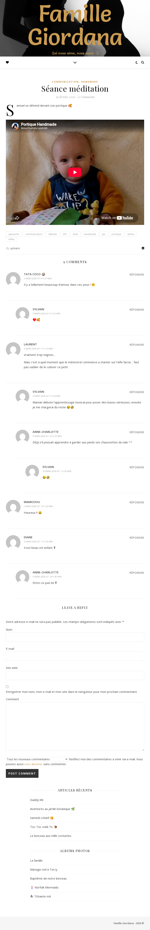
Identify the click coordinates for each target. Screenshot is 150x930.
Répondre (136, 274)
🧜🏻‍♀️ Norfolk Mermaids (44, 887)
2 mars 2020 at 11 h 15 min (38, 348)
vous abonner (33, 764)
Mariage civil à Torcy (43, 869)
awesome (13, 234)
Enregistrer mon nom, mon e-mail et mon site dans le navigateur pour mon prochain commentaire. (72, 692)
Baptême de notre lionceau (48, 878)
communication (65, 81)
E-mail (10, 649)
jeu (103, 234)
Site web (12, 668)
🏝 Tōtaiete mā (40, 896)
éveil (75, 234)
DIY (65, 234)
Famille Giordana (75, 25)
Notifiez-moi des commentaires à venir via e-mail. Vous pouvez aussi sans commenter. (74, 761)
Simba (130, 234)
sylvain (15, 248)
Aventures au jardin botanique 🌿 (52, 809)
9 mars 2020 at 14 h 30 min (47, 576)
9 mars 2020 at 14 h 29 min (47, 436)
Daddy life (37, 800)
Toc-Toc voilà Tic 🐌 (43, 827)
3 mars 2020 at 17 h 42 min (38, 541)
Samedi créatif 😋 (42, 818)
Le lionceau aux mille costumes (50, 836)
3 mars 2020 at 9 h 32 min (46, 313)
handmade (89, 81)
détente (52, 234)
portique (116, 234)
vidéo (11, 239)
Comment (12, 699)
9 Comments (86, 97)
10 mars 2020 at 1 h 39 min (56, 471)
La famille (36, 860)
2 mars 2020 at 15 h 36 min (38, 506)
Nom (9, 629)
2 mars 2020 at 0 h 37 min (38, 278)
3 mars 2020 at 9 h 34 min (46, 395)
